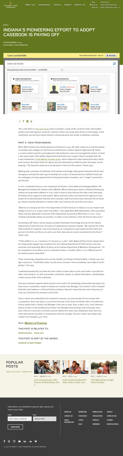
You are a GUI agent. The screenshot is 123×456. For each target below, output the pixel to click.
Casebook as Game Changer (29, 342)
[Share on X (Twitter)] (31, 121)
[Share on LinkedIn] (27, 121)
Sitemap (110, 420)
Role (35, 415)
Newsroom (83, 412)
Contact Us (79, 5)
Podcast (94, 5)
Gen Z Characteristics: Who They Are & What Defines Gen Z (46, 382)
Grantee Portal (113, 424)
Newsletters (97, 412)
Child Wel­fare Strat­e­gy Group (48, 159)
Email (10, 415)
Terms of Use (112, 416)
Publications (104, 2)
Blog (5, 25)
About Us (29, 5)
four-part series (42, 128)
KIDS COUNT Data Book (108, 5)
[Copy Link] (19, 121)
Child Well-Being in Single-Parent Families (102, 381)
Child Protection (25, 332)
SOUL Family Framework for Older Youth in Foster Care (74, 381)
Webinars (95, 7)
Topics (57, 5)
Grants (67, 5)
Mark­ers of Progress (36, 323)
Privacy (109, 412)
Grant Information (69, 421)
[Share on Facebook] (23, 121)
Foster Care (39, 332)
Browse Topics (27, 372)
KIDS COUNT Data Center (109, 7)
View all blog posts (13, 372)
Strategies (44, 5)
